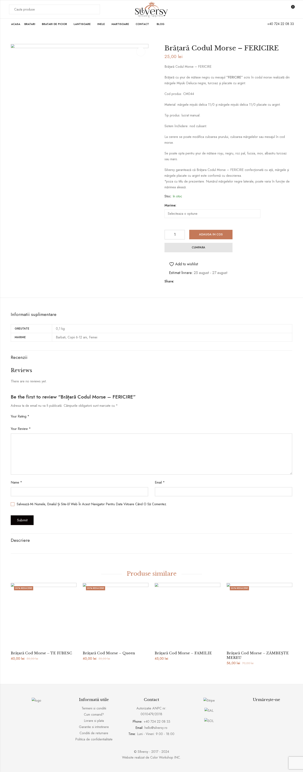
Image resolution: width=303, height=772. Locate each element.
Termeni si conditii (94, 708)
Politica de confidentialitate (94, 739)
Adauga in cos (211, 234)
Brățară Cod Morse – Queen (109, 653)
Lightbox (140, 51)
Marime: (170, 205)
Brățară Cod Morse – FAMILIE (183, 653)
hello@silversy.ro (155, 727)
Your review (21, 428)
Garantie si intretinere (94, 727)
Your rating (20, 416)
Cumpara (198, 247)
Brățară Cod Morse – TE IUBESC (41, 653)
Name (16, 482)
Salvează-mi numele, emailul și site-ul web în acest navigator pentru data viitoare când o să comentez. (92, 504)
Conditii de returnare (94, 733)
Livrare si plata (94, 720)
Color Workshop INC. (165, 757)
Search (94, 9)
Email (160, 482)
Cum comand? (94, 714)
